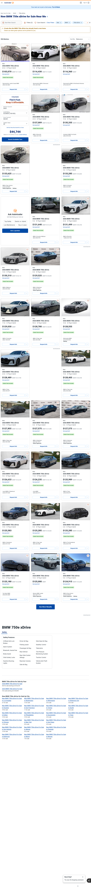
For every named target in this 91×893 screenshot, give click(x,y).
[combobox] (11, 23)
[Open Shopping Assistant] (89, 880)
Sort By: (72, 39)
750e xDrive (22, 13)
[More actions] (26, 89)
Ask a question (15, 231)
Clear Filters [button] (50, 22)
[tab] (4, 632)
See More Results (45, 607)
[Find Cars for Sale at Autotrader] (9, 2)
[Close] (83, 877)
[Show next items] (87, 22)
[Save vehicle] (27, 45)
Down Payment (7, 117)
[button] (81, 3)
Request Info (13, 89)
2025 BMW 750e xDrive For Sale (12, 689)
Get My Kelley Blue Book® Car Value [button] (15, 127)
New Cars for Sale (5, 13)
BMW (14, 13)
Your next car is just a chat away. (45, 7)
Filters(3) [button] (30, 22)
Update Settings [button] (23, 134)
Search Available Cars (15, 139)
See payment (5, 74)
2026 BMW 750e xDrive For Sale (12, 684)
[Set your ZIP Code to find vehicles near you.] (47, 17)
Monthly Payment (7, 106)
